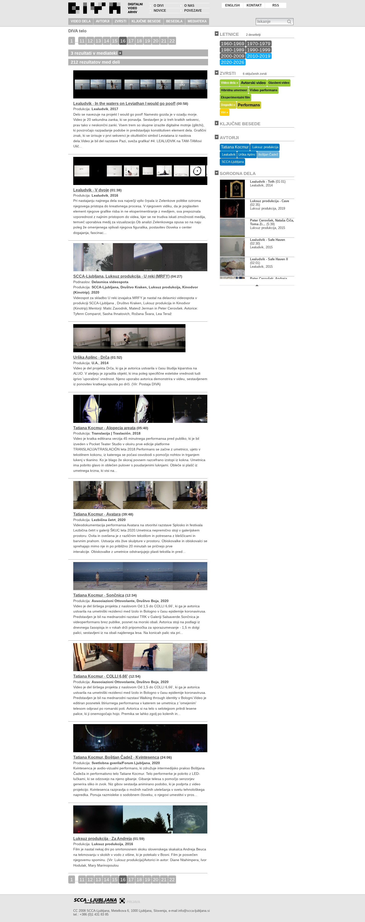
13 (98, 41)
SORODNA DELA (238, 173)
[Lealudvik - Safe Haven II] (236, 275)
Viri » (224, 112)
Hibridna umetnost (234, 90)
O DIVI (159, 5)
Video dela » (229, 82)
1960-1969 (232, 43)
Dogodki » (228, 104)
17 (131, 41)
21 (164, 41)
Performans (249, 105)
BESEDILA (174, 21)
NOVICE (160, 10)
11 (82, 41)
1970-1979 (258, 43)
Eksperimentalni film (235, 97)
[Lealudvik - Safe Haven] (236, 255)
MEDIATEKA (197, 21)
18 (139, 41)
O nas (189, 5)
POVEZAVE (193, 10)
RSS (275, 5)
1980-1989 (232, 49)
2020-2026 (232, 62)
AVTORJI (103, 21)
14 (106, 41)
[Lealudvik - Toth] (236, 197)
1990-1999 (258, 49)
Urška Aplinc (247, 154)
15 (114, 41)
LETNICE (229, 34)
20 (155, 41)
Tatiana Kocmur (235, 147)
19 (147, 41)
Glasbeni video (278, 83)
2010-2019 (258, 56)
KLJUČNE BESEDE (146, 21)
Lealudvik (228, 154)
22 (172, 41)
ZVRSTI (120, 21)
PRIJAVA (133, 902)
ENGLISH (232, 5)
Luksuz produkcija (264, 147)
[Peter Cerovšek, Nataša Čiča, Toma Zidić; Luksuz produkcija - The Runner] (236, 236)
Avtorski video (253, 83)
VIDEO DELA (81, 21)
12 (90, 41)
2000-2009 (232, 56)
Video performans (263, 90)
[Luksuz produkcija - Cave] (236, 217)
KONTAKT (254, 5)
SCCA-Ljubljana (232, 162)
